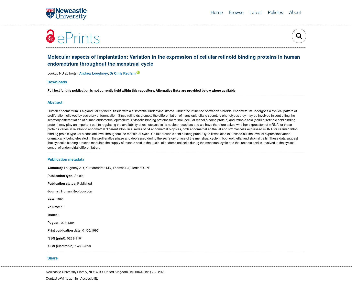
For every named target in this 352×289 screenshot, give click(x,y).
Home (217, 12)
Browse (236, 12)
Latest (256, 12)
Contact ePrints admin (62, 278)
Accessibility (89, 278)
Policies (275, 12)
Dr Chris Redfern (123, 73)
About (295, 12)
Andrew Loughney (93, 73)
